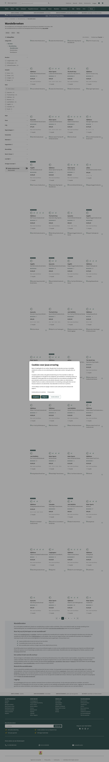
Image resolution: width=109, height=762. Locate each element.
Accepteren (36, 397)
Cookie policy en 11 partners (39, 392)
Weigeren (44, 397)
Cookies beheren (55, 397)
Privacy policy (51, 392)
